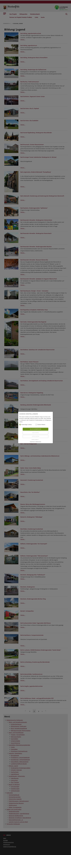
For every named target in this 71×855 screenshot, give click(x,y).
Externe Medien (41, 424)
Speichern (35, 436)
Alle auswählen (35, 429)
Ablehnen (35, 432)
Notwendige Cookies (26, 424)
